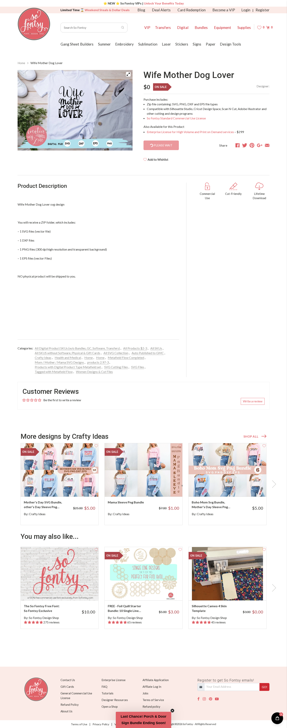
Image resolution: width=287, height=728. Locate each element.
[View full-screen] (128, 74)
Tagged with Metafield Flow (54, 371)
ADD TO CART (82, 489)
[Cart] (267, 27)
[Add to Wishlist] (96, 445)
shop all (250, 436)
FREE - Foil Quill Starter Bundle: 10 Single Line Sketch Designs (124, 608)
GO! (264, 687)
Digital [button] (182, 27)
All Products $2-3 (135, 348)
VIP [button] (147, 27)
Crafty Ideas (43, 357)
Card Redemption (191, 10)
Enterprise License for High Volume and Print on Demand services (190, 132)
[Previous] (25, 110)
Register (262, 10)
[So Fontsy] (34, 24)
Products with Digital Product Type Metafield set (68, 367)
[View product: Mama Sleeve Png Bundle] (143, 470)
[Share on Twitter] (244, 145)
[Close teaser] (172, 711)
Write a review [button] (252, 401)
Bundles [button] (201, 27)
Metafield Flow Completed (126, 357)
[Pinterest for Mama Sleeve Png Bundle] (149, 489)
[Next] (125, 110)
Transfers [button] (163, 27)
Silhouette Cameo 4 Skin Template (209, 608)
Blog (141, 10)
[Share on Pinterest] (252, 145)
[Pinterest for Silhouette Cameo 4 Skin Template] (233, 592)
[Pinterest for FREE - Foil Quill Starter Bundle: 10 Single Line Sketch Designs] (149, 592)
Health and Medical (68, 357)
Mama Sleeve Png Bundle (126, 502)
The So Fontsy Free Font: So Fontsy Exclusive (42, 608)
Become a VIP (223, 10)
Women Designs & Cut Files (94, 371)
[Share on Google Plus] (259, 145)
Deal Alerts (161, 10)
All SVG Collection (115, 353)
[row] (143, 484)
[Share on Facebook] (237, 145)
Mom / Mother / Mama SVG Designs (59, 362)
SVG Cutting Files (116, 367)
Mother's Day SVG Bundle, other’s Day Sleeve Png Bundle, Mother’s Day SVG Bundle (43, 504)
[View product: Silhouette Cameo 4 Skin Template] (227, 573)
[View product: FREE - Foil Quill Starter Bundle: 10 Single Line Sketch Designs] (143, 573)
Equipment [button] (222, 27)
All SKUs (156, 348)
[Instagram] (204, 699)
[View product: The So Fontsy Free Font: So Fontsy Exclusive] (59, 573)
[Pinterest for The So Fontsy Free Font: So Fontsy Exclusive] (65, 592)
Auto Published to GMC (148, 353)
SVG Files (137, 367)
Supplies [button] (244, 27)
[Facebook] (198, 699)
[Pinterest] (210, 699)
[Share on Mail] (267, 145)
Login (245, 10)
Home (21, 63)
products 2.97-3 (98, 362)
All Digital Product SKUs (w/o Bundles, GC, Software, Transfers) (77, 348)
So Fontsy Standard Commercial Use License (176, 118)
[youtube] (217, 699)
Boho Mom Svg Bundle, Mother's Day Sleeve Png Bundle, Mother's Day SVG (211, 504)
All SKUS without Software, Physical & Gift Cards (67, 353)
